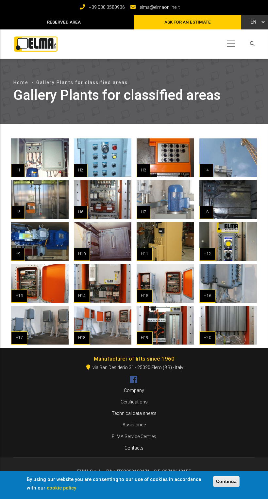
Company (134, 390)
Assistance (134, 424)
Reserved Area (64, 22)
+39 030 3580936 (107, 7)
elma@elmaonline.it (160, 7)
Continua (226, 481)
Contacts (134, 448)
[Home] (34, 42)
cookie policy (61, 488)
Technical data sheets (134, 413)
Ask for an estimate (187, 22)
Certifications (134, 401)
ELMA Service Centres (134, 436)
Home (20, 82)
